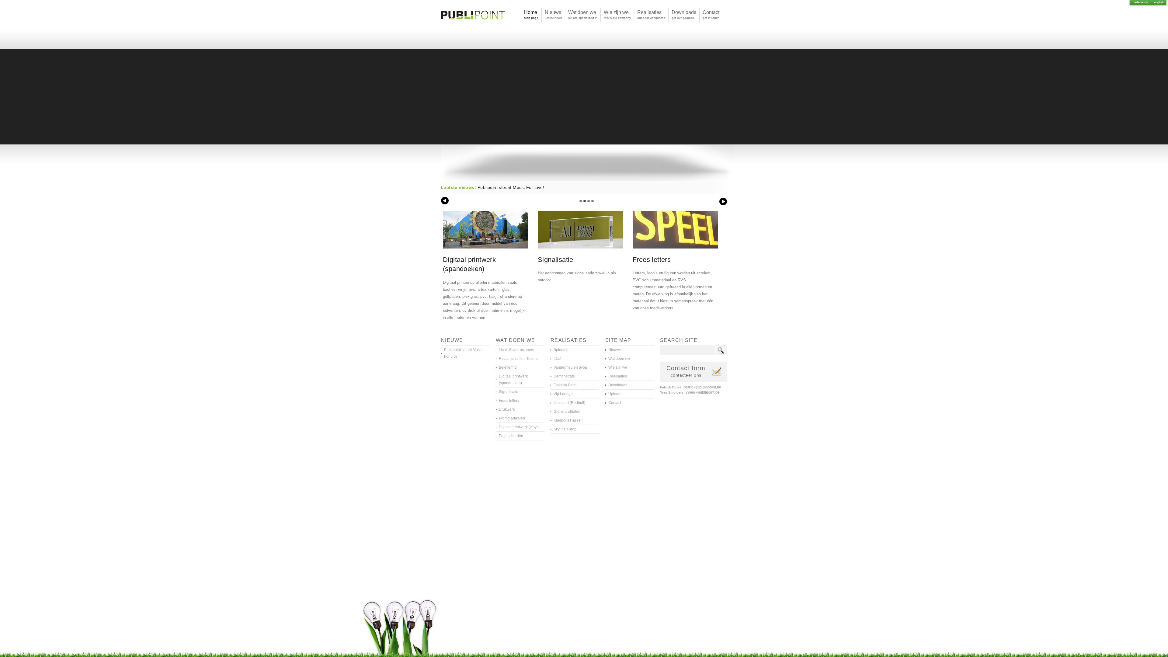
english (1159, 3)
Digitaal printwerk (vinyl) (519, 427)
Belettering (508, 367)
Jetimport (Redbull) (569, 403)
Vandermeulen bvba (570, 367)
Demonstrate (564, 376)
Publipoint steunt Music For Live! (511, 187)
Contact (614, 403)
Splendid (561, 350)
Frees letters (509, 400)
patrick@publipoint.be (702, 387)
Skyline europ (565, 429)
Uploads (615, 394)
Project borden (511, 436)
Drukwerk (507, 409)
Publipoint (473, 24)
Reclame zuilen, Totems (518, 358)
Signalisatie (508, 392)
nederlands (1139, 3)
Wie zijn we (617, 367)
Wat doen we (619, 358)
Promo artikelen (512, 418)
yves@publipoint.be (702, 392)
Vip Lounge (563, 394)
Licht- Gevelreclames (516, 350)
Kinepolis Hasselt (568, 420)
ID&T (558, 358)
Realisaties (617, 376)
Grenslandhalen (567, 411)
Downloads (617, 385)
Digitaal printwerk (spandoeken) (513, 379)
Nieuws (614, 350)
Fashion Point (565, 385)
